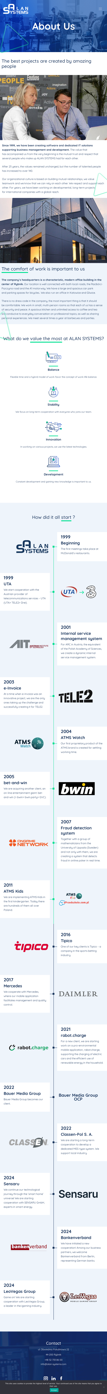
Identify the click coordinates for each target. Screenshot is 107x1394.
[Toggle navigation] (100, 8)
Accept (54, 1390)
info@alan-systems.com (53, 1364)
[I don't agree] (103, 1387)
